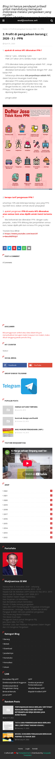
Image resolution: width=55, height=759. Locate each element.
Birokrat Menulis (9, 691)
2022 (28, 491)
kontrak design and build (26, 418)
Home (5, 29)
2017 (28, 514)
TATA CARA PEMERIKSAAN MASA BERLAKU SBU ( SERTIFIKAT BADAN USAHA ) (33, 723)
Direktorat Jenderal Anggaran (14, 682)
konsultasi (8, 662)
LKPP (30, 679)
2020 (28, 500)
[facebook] (15, 365)
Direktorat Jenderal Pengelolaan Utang (10, 687)
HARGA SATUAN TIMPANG (26, 407)
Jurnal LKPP (7, 695)
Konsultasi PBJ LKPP (11, 679)
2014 (28, 528)
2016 (28, 519)
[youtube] (40, 365)
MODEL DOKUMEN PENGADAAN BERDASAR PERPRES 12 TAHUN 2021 (33, 735)
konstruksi (8, 658)
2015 (28, 523)
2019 (28, 505)
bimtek (6, 644)
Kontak (35, 749)
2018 (28, 509)
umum (6, 667)
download (8, 648)
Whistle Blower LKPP (36, 688)
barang (7, 639)
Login (27, 749)
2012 (28, 537)
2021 (28, 495)
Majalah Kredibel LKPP (37, 691)
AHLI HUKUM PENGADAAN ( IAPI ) (29, 429)
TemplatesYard (24, 753)
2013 (28, 533)
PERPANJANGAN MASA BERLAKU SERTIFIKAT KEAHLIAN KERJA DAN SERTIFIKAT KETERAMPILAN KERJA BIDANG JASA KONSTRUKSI (33, 711)
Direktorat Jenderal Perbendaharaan (36, 683)
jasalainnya (8, 653)
